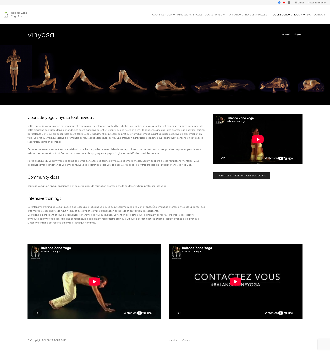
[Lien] (6, 15)
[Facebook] (279, 2)
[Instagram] (289, 2)
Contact (186, 340)
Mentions (174, 340)
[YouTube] (284, 2)
